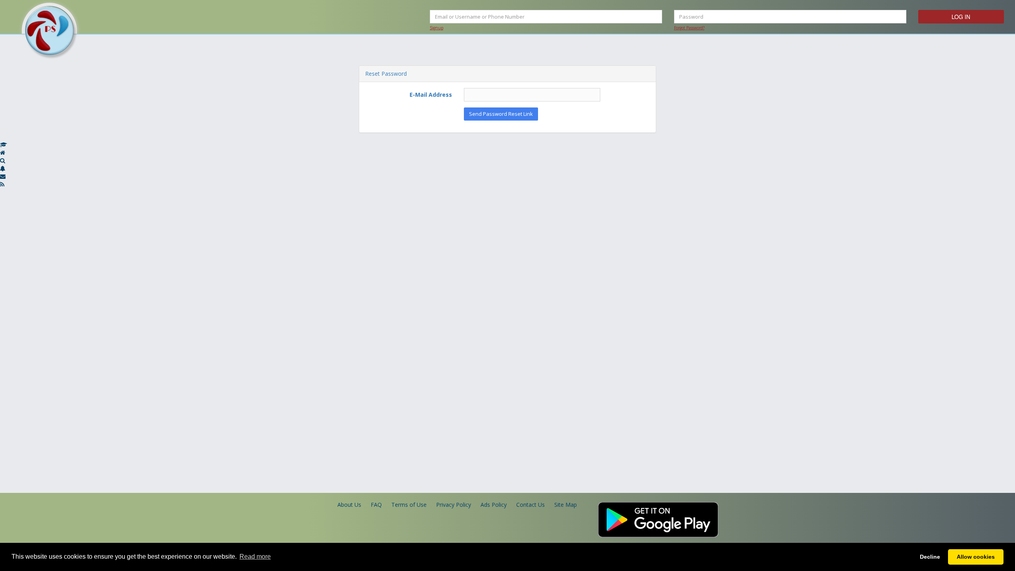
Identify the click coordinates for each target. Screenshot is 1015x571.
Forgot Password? (689, 28)
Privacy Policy (453, 504)
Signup (436, 28)
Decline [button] (930, 557)
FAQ (376, 504)
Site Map (565, 504)
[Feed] (2, 184)
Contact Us (530, 504)
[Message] (3, 176)
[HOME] (2, 152)
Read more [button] (255, 556)
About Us (349, 504)
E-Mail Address (431, 94)
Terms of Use (409, 504)
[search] (2, 160)
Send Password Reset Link (501, 113)
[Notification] (3, 168)
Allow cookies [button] (976, 557)
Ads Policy (494, 504)
